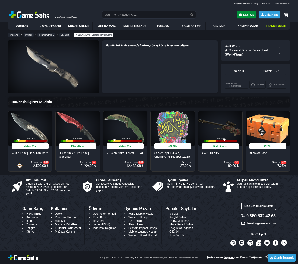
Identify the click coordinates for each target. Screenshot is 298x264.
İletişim (30, 228)
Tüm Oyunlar (177, 235)
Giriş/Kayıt (271, 14)
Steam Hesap (136, 224)
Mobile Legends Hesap (142, 231)
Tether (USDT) (101, 224)
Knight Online (177, 217)
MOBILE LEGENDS (134, 25)
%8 (94, 162)
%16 (141, 162)
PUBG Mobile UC (179, 221)
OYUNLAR (22, 25)
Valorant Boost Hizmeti (143, 235)
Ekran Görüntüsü (236, 84)
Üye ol (59, 213)
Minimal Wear (30, 146)
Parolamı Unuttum (66, 217)
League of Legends (181, 228)
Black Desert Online (181, 224)
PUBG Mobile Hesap (140, 213)
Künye (30, 231)
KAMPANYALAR (248, 25)
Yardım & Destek (282, 3)
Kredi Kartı (99, 217)
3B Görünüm (279, 85)
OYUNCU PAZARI (50, 25)
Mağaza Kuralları (66, 231)
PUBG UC (163, 25)
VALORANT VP (191, 25)
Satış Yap (248, 14)
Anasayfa (14, 35)
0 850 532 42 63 (261, 215)
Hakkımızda (33, 213)
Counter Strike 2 (46, 35)
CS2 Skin (65, 35)
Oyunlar (28, 35)
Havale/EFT (100, 221)
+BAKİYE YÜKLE (276, 25)
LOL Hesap (135, 221)
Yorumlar (266, 3)
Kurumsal (32, 217)
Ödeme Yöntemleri (104, 213)
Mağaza (60, 221)
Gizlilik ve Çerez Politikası (165, 258)
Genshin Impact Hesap (142, 228)
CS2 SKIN (219, 25)
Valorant (174, 213)
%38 (46, 162)
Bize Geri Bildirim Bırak (258, 206)
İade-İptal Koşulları (104, 228)
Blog (256, 3)
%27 (284, 162)
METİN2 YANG (107, 25)
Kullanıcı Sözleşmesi (68, 228)
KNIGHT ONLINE (78, 25)
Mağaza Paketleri (242, 3)
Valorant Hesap (138, 217)
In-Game (260, 85)
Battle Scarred (220, 146)
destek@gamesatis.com (261, 223)
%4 (236, 162)
